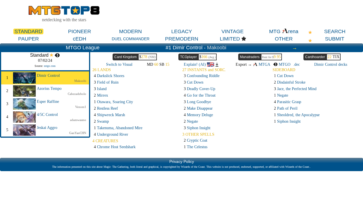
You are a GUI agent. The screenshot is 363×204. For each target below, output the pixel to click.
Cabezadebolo (77, 93)
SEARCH (334, 31)
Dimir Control (48, 75)
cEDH (79, 39)
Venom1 (80, 107)
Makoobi (216, 47)
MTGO (284, 64)
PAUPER (28, 39)
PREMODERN (181, 39)
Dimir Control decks (330, 64)
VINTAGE (232, 31)
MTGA (264, 64)
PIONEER (79, 31)
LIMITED (230, 39)
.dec (296, 64)
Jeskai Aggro (47, 128)
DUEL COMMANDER (130, 39)
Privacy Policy (181, 161)
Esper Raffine (48, 101)
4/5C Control (47, 114)
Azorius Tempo (49, 88)
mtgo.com (50, 65)
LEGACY (181, 31)
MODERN (130, 31)
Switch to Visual (119, 64)
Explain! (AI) (195, 64)
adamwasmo (78, 120)
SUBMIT (334, 39)
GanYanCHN (77, 133)
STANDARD (28, 31)
